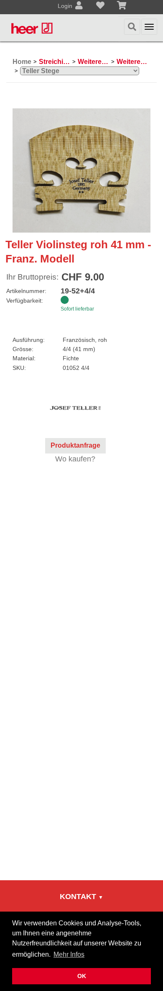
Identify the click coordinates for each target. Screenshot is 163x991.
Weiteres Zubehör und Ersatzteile (93, 61)
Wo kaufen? (75, 459)
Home (22, 61)
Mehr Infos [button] (68, 954)
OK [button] (81, 976)
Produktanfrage (75, 445)
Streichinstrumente (54, 61)
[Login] (79, 6)
